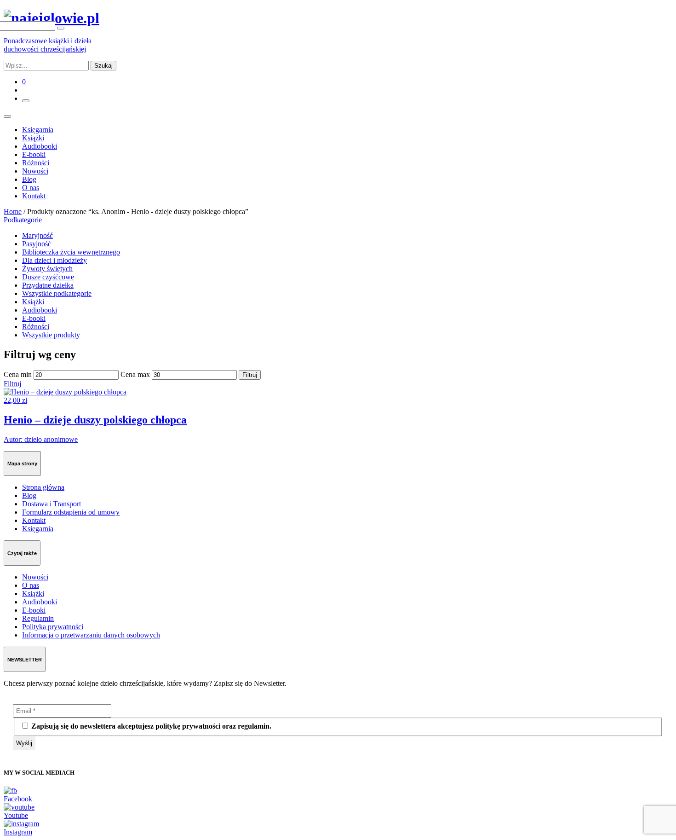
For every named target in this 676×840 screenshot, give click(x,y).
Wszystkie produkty (51, 335)
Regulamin (38, 618)
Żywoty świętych (47, 268)
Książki (33, 138)
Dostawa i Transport (51, 504)
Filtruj (249, 374)
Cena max (135, 374)
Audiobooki (39, 146)
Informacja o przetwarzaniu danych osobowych (91, 635)
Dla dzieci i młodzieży (54, 260)
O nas (30, 187)
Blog (29, 179)
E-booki (34, 154)
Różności (35, 163)
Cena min (18, 374)
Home (13, 211)
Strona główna (43, 487)
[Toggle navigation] (7, 116)
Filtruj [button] (12, 384)
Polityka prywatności (52, 627)
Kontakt (34, 196)
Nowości (35, 171)
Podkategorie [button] (23, 220)
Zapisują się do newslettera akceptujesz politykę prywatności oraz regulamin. (150, 726)
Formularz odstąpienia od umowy (71, 512)
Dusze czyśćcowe (48, 277)
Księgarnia (37, 129)
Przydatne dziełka (48, 285)
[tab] (338, 220)
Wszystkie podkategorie (57, 293)
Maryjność (37, 235)
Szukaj (103, 65)
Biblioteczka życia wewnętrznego (71, 252)
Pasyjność (36, 244)
